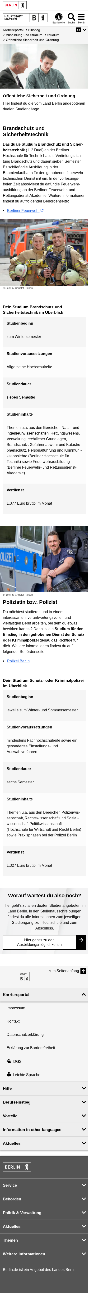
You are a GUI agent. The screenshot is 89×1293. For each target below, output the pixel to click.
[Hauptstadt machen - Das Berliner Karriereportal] (24, 976)
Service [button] (10, 1185)
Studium (53, 35)
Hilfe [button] (7, 1088)
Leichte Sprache (26, 1075)
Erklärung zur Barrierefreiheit (31, 1048)
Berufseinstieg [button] (16, 1102)
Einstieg (34, 30)
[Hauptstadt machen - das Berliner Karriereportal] (25, 17)
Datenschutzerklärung (25, 1035)
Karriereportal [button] (16, 994)
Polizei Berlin (18, 661)
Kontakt (13, 1021)
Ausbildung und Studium (24, 35)
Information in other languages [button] (32, 1129)
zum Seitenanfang (63, 971)
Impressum (16, 1008)
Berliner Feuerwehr (23, 211)
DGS (17, 1062)
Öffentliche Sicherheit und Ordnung (32, 40)
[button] (81, 29)
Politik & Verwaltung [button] (22, 1213)
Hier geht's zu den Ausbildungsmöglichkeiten (39, 942)
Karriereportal (13, 30)
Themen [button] (10, 1240)
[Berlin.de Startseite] (15, 5)
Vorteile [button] (10, 1116)
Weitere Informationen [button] (24, 1254)
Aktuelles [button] (11, 1143)
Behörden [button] (12, 1199)
